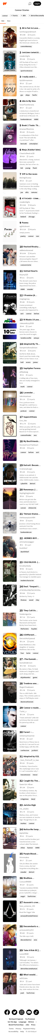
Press (33, 1025)
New (8, 21)
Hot (2, 21)
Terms (11, 1029)
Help (22, 1032)
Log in (37, 4)
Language (22, 1022)
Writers (31, 1022)
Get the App (12, 1022)
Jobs (27, 1025)
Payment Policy (29, 1029)
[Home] (14, 3)
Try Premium (30, 1019)
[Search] (29, 3)
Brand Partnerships (16, 1025)
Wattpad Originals (16, 1019)
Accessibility (13, 1032)
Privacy (18, 1029)
